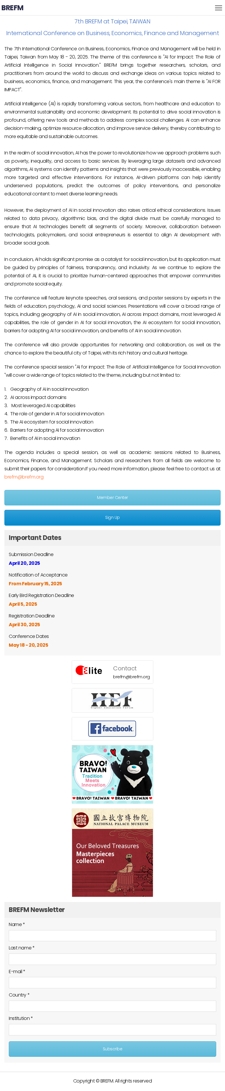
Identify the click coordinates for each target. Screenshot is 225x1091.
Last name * (22, 947)
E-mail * (17, 971)
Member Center (112, 497)
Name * (17, 924)
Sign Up (112, 517)
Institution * (21, 1018)
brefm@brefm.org (23, 477)
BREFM (12, 8)
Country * (19, 995)
